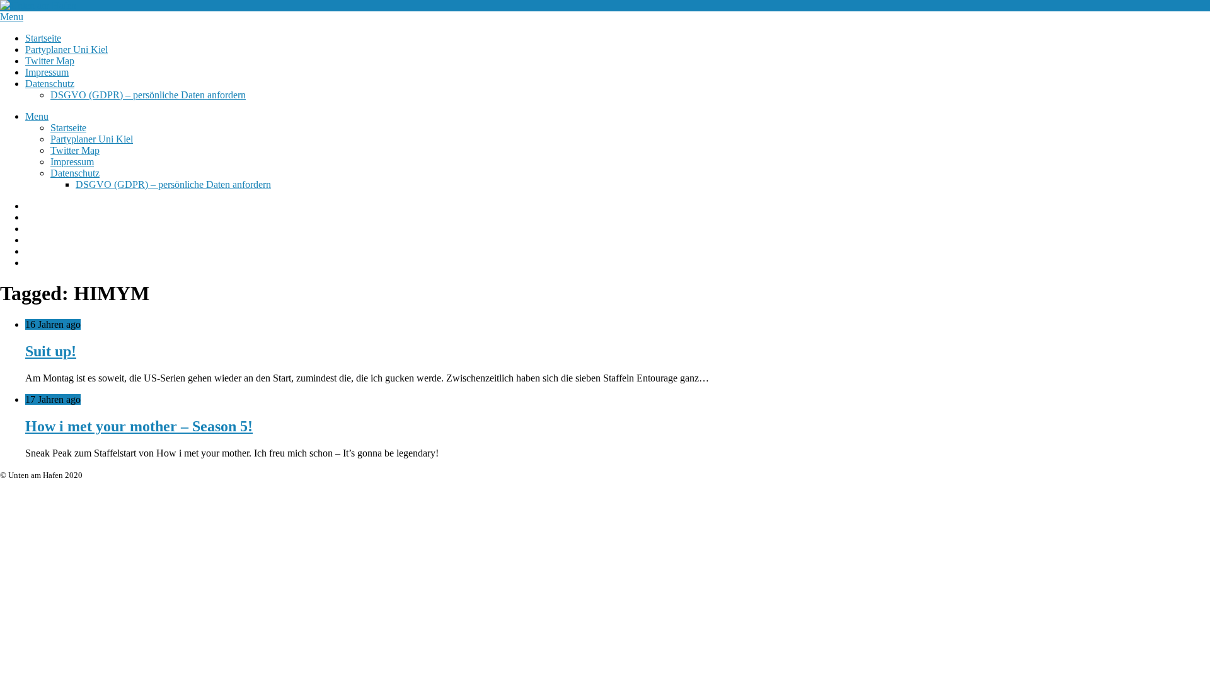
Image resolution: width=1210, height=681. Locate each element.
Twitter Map (49, 60)
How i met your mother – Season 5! (139, 426)
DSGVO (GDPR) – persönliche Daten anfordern (148, 95)
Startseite (43, 38)
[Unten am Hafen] (38, 5)
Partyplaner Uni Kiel (66, 49)
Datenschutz (49, 83)
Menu (11, 16)
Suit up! (50, 351)
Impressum (47, 72)
